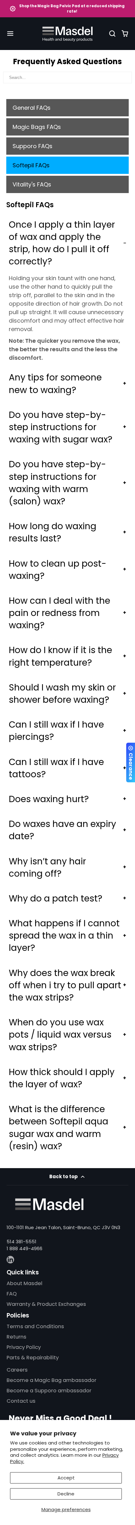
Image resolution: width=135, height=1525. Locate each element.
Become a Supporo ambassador (49, 1390)
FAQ (12, 1293)
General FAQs (32, 108)
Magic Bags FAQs (37, 127)
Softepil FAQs (31, 165)
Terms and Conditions (35, 1326)
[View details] (49, 1204)
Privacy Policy (24, 1347)
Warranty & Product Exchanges (46, 1304)
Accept (66, 1477)
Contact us (21, 1401)
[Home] (67, 33)
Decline (65, 1493)
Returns (16, 1336)
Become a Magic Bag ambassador (51, 1380)
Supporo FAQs (32, 146)
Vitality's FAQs (32, 184)
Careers (17, 1369)
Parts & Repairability (33, 1357)
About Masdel (24, 1283)
